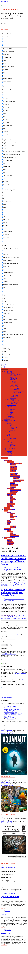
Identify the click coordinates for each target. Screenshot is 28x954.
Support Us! (10, 455)
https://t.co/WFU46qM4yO (7, 822)
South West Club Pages (17, 584)
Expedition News (11, 414)
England (9, 423)
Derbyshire (12, 424)
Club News (9, 406)
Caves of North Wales (9, 710)
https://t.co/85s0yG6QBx (7, 785)
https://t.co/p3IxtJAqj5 (6, 730)
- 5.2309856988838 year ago (8, 777)
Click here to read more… (20, 673)
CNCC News (13, 380)
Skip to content (4, 1)
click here (23, 679)
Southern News (14, 396)
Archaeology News (11, 405)
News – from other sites (9, 420)
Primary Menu (4, 368)
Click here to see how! (6, 697)
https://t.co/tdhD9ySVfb (6, 782)
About (5, 449)
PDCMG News (14, 384)
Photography (10, 416)
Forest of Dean (13, 427)
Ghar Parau (13, 382)
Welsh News (13, 398)
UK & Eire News (8, 371)
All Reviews (10, 442)
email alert (17, 634)
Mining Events (13, 403)
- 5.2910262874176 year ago (8, 863)
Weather (6, 421)
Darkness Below (9, 9)
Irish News (12, 393)
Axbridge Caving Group (19, 583)
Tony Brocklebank (5, 615)
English (5, 663)
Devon (11, 426)
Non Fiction (13, 445)
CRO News (16, 389)
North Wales (13, 437)
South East (12, 409)
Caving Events (13, 385)
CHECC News (13, 378)
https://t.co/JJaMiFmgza (6, 821)
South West (13, 410)
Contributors (10, 452)
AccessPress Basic (5, 890)
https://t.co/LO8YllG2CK (7, 733)
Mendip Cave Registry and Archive (12, 714)
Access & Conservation (16, 374)
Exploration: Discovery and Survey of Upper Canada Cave (13, 592)
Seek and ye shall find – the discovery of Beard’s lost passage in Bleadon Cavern (13, 559)
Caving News (10, 373)
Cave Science (10, 417)
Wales (11, 413)
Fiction (11, 444)
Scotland (9, 433)
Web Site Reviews (14, 446)
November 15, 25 (14, 615)
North (11, 407)
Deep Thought (7, 439)
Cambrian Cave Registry (10, 706)
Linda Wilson (4, 583)
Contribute (9, 451)
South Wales (13, 438)
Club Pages (18, 616)
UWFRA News (17, 392)
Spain (8, 434)
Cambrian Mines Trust (15, 400)
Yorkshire (12, 430)
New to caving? (8, 716)
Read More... (12, 585)
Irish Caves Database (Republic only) (13, 713)
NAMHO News (14, 402)
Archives (3, 888)
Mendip (12, 428)
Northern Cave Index (9, 717)
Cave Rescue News (15, 387)
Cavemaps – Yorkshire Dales (11, 707)
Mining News (10, 399)
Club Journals (10, 719)
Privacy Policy (10, 453)
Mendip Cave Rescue (18, 391)
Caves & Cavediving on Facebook (12, 709)
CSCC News (13, 381)
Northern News (14, 395)
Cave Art (9, 441)
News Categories (5, 880)
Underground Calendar (9, 448)
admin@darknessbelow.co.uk (9, 654)
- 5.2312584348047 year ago (8, 814)
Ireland (11, 412)
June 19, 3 (10, 583)
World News (7, 419)
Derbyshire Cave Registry (10, 712)
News (9, 584)
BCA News (13, 375)
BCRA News (13, 377)
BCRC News (16, 388)
